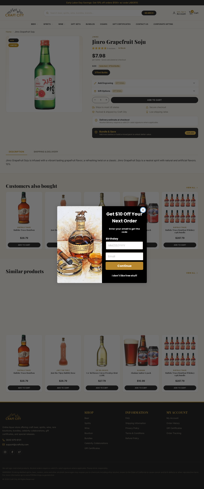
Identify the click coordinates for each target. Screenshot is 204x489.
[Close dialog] (143, 210)
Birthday (112, 238)
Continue (124, 266)
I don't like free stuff (124, 275)
